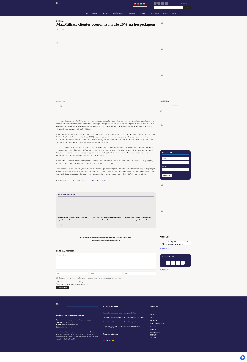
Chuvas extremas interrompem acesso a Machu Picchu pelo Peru (120, 322)
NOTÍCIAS (60, 21)
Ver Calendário (164, 248)
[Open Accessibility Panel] (242, 357)
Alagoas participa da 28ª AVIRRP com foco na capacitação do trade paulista (123, 317)
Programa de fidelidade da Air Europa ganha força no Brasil (88, 180)
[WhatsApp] (149, 36)
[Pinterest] (145, 36)
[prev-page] (59, 225)
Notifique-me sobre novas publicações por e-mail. (73, 284)
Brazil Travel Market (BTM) (174, 244)
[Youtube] (166, 3)
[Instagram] (158, 3)
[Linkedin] (162, 3)
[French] (138, 4)
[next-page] (62, 225)
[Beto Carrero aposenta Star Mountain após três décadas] (73, 207)
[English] (135, 4)
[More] (154, 36)
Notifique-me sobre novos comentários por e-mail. (73, 282)
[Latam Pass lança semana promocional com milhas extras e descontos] (106, 207)
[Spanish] (144, 4)
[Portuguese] (141, 4)
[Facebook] (155, 3)
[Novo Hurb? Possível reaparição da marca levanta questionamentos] (139, 207)
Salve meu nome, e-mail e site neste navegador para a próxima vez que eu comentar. (90, 278)
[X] (141, 36)
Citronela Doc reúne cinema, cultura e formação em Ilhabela (119, 313)
